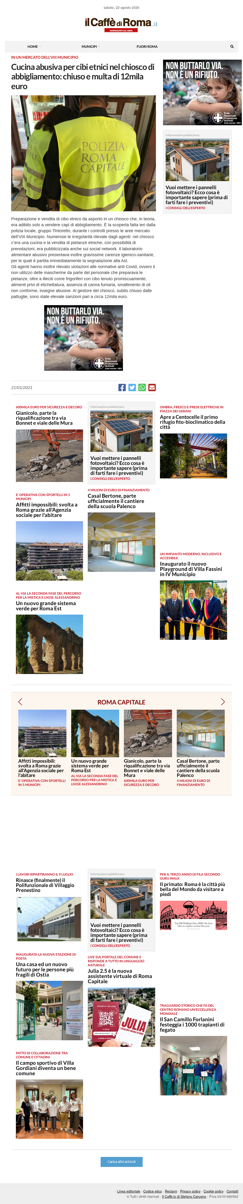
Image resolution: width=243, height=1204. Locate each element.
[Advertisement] (193, 519)
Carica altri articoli (122, 1162)
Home (33, 46)
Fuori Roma (147, 46)
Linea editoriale (128, 1191)
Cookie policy (214, 1191)
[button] (20, 701)
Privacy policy (190, 1191)
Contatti (232, 1191)
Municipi (89, 46)
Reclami (171, 1191)
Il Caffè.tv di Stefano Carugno (184, 1196)
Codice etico (152, 1191)
